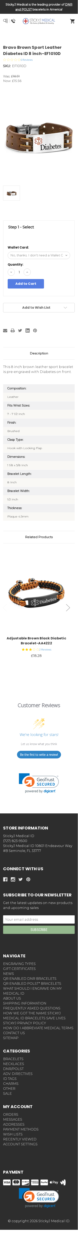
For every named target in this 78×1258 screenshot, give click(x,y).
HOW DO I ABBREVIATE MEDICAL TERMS (38, 1028)
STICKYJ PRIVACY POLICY (24, 1023)
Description (39, 353)
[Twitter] (20, 330)
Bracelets (13, 1059)
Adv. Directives (18, 1074)
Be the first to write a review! (39, 755)
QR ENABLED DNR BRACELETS (29, 979)
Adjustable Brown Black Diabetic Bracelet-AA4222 (36, 641)
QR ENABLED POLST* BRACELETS (32, 984)
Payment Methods (21, 1129)
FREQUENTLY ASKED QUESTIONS (31, 1008)
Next (68, 608)
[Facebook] (5, 879)
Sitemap (10, 1038)
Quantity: (15, 264)
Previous (5, 608)
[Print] (13, 330)
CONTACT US (14, 1033)
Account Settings (20, 1144)
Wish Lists (13, 1134)
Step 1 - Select (21, 227)
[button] (39, 36)
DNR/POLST (13, 1069)
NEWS (8, 974)
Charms (10, 1084)
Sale (7, 1094)
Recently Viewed (20, 1139)
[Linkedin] (28, 330)
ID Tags (10, 1079)
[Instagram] (13, 879)
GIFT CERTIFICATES (19, 969)
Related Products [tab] (39, 537)
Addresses (13, 1124)
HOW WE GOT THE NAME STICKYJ (32, 1013)
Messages (12, 1119)
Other (9, 1089)
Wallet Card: (18, 247)
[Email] (5, 330)
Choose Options (39, 593)
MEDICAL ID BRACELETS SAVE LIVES (34, 1018)
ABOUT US (12, 998)
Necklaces (13, 1064)
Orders (10, 1115)
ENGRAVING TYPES (19, 964)
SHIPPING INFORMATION (24, 1003)
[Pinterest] (35, 330)
